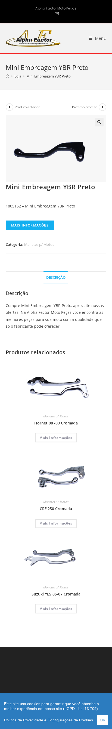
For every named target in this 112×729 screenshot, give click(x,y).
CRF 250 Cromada (56, 508)
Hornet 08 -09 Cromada (56, 423)
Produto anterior (27, 107)
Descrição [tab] (56, 277)
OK (102, 720)
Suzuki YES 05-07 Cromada (56, 594)
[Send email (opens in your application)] (56, 13)
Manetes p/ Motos (39, 244)
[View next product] (102, 107)
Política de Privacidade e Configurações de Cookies (48, 720)
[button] (99, 122)
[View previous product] (9, 107)
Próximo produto (84, 107)
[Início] (7, 76)
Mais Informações (30, 225)
